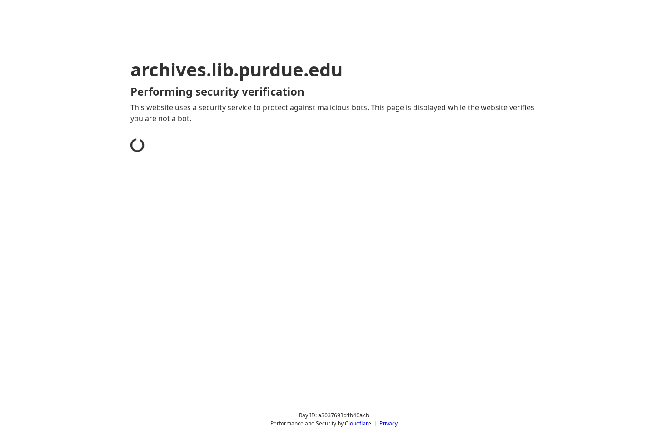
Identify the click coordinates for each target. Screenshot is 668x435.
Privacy (388, 423)
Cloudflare (358, 423)
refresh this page (313, 254)
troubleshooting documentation (453, 268)
